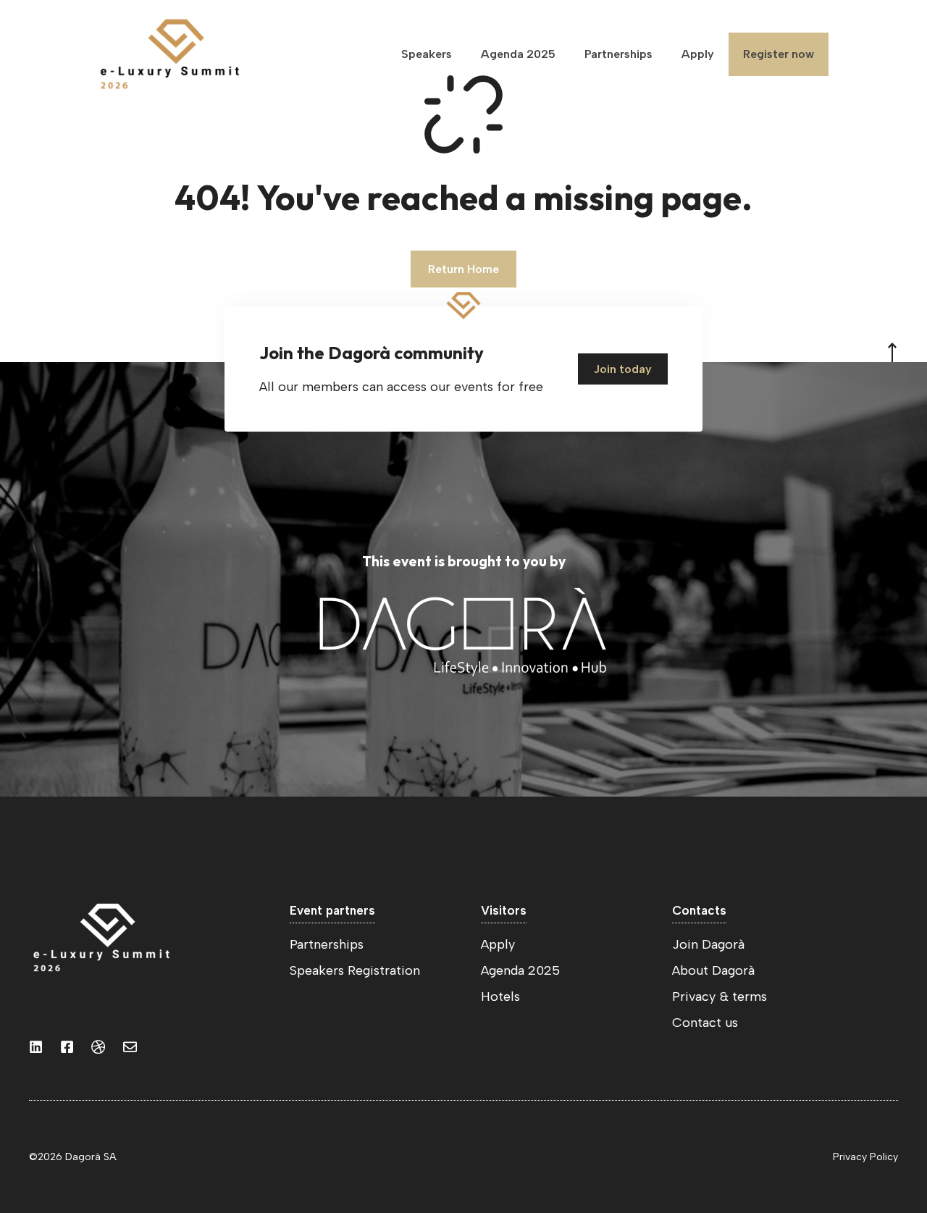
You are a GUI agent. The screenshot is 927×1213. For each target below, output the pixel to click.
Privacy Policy (865, 1157)
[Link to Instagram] (36, 1047)
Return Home (463, 269)
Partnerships (618, 54)
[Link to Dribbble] (98, 1047)
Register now (778, 54)
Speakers (426, 54)
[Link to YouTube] (67, 1047)
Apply (697, 54)
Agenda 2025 (518, 54)
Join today (623, 369)
